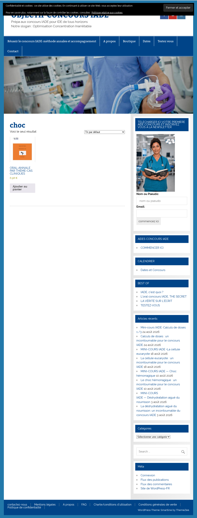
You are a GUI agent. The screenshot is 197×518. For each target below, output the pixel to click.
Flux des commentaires (156, 484)
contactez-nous (17, 504)
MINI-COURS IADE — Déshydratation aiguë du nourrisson (158, 397)
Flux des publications (155, 480)
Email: (140, 206)
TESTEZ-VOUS (150, 305)
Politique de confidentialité (24, 507)
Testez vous (166, 41)
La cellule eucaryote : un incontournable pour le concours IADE (158, 362)
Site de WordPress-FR (155, 488)
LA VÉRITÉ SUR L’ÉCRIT (156, 301)
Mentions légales (45, 504)
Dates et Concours (153, 270)
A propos (109, 41)
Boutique (129, 41)
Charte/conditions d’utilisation (112, 504)
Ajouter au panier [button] (20, 188)
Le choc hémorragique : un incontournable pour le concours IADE (158, 384)
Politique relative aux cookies (107, 12)
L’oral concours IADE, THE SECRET (164, 296)
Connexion (148, 475)
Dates (146, 41)
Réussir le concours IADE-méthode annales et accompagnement (52, 41)
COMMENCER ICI (152, 247)
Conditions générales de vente (158, 504)
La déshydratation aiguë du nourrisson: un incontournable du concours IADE (158, 410)
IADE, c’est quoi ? (152, 292)
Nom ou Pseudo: (147, 194)
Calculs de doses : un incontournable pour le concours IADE (158, 341)
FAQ (83, 504)
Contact (13, 51)
